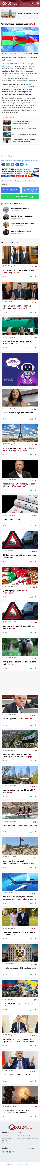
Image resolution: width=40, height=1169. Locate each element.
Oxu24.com (6, 64)
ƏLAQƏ (4, 1140)
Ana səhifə (5, 1135)
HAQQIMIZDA (6, 1138)
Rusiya (28, 84)
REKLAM (5, 1143)
